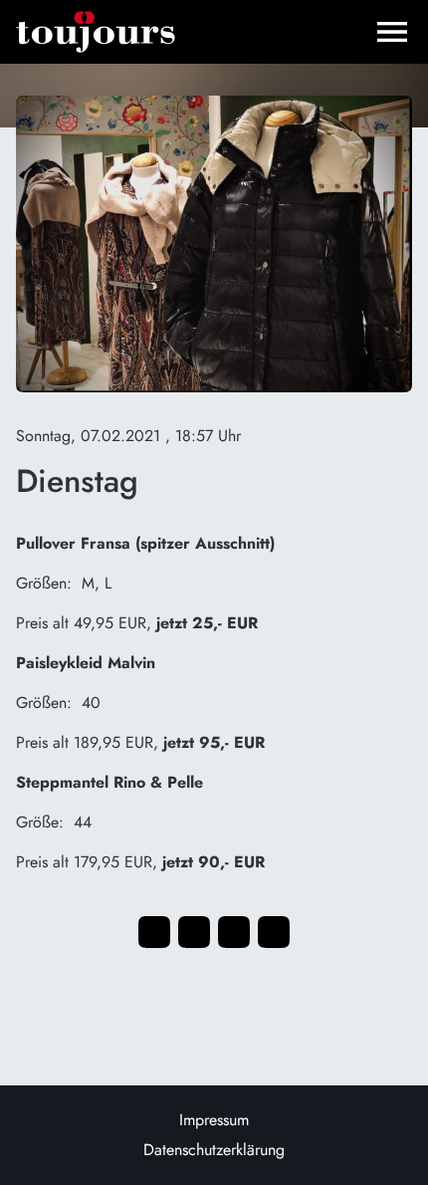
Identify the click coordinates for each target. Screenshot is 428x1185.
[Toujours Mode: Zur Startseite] (95, 32)
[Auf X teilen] (194, 932)
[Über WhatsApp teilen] (234, 932)
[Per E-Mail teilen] (274, 932)
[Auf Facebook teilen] (154, 932)
